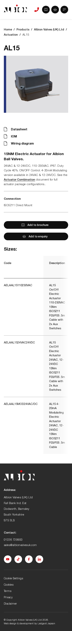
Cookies (8, 584)
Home (8, 29)
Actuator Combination (19, 179)
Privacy (8, 597)
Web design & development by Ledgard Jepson (29, 623)
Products (23, 29)
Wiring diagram (22, 143)
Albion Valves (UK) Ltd (49, 29)
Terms (7, 591)
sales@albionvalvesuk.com (20, 545)
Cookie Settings (13, 578)
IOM (14, 136)
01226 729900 (13, 539)
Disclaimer (10, 603)
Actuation (11, 34)
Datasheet (19, 129)
